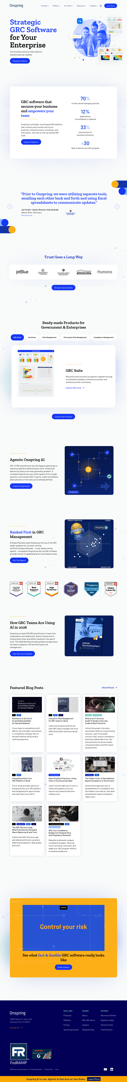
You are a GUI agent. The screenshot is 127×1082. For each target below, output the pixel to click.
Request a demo (20, 61)
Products (44, 6)
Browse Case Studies (63, 287)
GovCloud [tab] (32, 337)
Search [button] (101, 6)
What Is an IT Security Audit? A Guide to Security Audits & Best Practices (96, 720)
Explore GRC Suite (73, 388)
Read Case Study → (27, 215)
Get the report (19, 560)
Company (93, 6)
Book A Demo (63, 967)
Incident (88, 715)
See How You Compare (22, 653)
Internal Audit (97, 715)
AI (13, 715)
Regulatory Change (54, 827)
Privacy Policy (48, 1069)
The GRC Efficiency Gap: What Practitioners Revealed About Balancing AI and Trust (24, 829)
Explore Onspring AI (21, 486)
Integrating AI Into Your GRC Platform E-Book (22, 779)
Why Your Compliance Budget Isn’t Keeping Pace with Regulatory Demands (60, 832)
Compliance (89, 775)
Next (117, 206)
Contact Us (14, 1027)
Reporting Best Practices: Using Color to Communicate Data (62, 779)
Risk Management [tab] (49, 337)
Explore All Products (63, 416)
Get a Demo (111, 6)
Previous (10, 206)
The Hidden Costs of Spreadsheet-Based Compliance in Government (100, 779)
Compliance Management (56, 824)
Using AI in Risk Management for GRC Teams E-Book (61, 719)
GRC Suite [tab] (17, 337)
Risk (61, 715)
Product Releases (54, 775)
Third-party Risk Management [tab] (75, 337)
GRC (19, 715)
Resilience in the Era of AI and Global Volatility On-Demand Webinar (22, 720)
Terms (57, 1069)
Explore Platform (31, 142)
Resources (80, 6)
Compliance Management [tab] (104, 337)
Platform (56, 6)
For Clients (68, 6)
